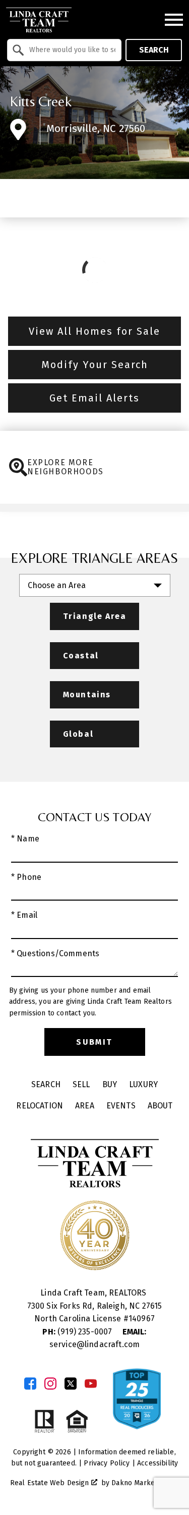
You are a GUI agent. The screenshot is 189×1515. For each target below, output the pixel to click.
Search (154, 50)
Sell (81, 1084)
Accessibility (157, 1463)
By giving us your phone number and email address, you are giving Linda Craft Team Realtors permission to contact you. (90, 1001)
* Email (24, 915)
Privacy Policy (107, 1463)
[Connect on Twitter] (71, 1383)
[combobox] (64, 50)
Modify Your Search (94, 365)
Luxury (143, 1084)
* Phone (26, 877)
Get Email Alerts (94, 398)
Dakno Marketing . (144, 1483)
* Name (25, 838)
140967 (142, 1318)
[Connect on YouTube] (91, 1383)
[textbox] (70, 50)
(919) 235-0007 (78, 1331)
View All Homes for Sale (94, 331)
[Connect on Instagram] (50, 1383)
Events (121, 1105)
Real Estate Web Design (50, 1483)
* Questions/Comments (55, 953)
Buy (109, 1084)
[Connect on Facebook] (30, 1383)
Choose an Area (57, 585)
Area (84, 1105)
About (160, 1105)
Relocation (39, 1105)
